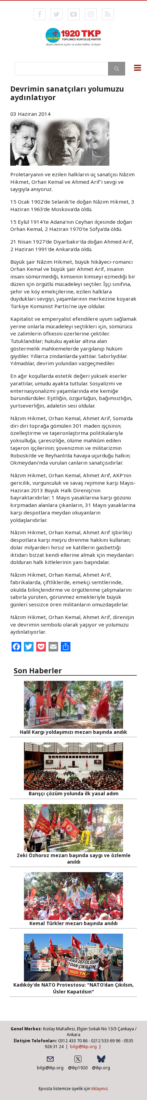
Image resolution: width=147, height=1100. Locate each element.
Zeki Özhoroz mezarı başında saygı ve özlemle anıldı (74, 858)
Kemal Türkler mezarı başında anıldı (73, 923)
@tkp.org (101, 1068)
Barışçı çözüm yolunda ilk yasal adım (74, 793)
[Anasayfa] (73, 36)
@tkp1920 (78, 1068)
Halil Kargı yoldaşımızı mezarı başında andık (73, 732)
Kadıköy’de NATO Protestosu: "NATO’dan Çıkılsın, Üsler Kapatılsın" (73, 987)
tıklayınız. (100, 1088)
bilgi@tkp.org (83, 1046)
